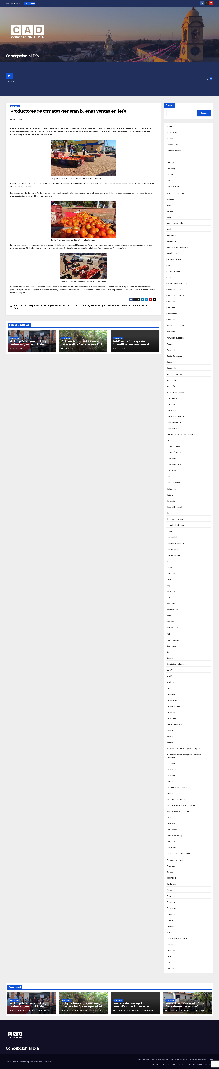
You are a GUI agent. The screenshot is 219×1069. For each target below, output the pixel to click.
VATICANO (171, 950)
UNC (168, 932)
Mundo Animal (172, 640)
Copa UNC (171, 320)
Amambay (170, 169)
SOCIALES (171, 878)
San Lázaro (171, 842)
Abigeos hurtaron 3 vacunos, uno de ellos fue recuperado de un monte (82, 344)
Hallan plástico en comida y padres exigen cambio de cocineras (28, 344)
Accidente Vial (172, 144)
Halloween (171, 489)
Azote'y (169, 205)
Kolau (168, 579)
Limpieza (170, 585)
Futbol (169, 477)
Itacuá (169, 567)
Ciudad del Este (173, 271)
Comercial (170, 307)
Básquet (169, 211)
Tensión (169, 920)
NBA (168, 652)
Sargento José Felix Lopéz (178, 854)
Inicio (11, 82)
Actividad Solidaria (174, 150)
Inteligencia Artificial (175, 543)
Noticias (169, 658)
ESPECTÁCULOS (173, 452)
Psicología (170, 763)
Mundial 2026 (172, 628)
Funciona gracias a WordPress (17, 1062)
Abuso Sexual (172, 132)
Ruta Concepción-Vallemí (177, 811)
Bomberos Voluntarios (176, 223)
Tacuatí (169, 890)
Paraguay (170, 694)
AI (167, 156)
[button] (207, 79)
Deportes (170, 344)
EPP (168, 440)
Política (169, 742)
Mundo (169, 634)
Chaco (169, 265)
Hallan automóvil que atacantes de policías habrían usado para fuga (46, 306)
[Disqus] (83, 388)
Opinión (169, 676)
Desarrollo (171, 350)
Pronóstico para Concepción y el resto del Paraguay (185, 756)
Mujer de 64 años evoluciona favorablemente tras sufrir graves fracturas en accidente (185, 1006)
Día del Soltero (173, 386)
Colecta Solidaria (173, 289)
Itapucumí (170, 573)
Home (139, 1059)
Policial (169, 736)
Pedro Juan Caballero (176, 724)
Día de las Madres (174, 374)
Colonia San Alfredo (175, 295)
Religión (169, 793)
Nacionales (171, 646)
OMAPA (169, 670)
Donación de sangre (175, 392)
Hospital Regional (174, 507)
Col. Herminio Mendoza (176, 283)
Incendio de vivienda (175, 525)
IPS (168, 561)
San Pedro (171, 848)
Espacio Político (173, 446)
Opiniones (170, 682)
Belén (168, 217)
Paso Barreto (172, 700)
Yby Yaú (170, 968)
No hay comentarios (41, 1010)
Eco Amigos (171, 398)
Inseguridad (171, 537)
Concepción (15, 106)
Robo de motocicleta (175, 799)
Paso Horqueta (173, 706)
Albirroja (170, 163)
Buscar (169, 105)
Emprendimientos (174, 422)
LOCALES (170, 591)
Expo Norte (171, 459)
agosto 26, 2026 (19, 1010)
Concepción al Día (22, 55)
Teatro (169, 896)
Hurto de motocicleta (175, 519)
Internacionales (173, 555)
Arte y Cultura (172, 187)
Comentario (171, 301)
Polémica (170, 730)
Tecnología (171, 908)
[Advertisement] (112, 79)
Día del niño (171, 380)
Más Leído (171, 603)
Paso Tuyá (171, 718)
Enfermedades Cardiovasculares (180, 434)
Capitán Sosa (172, 253)
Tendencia (171, 914)
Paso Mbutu (171, 712)
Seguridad (170, 866)
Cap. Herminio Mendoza (177, 247)
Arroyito (170, 175)
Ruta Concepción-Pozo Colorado (181, 805)
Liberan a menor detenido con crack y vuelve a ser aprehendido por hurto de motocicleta (181, 1064)
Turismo (170, 926)
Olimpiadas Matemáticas (177, 664)
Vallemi (169, 944)
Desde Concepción (174, 356)
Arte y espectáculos (175, 193)
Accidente (170, 138)
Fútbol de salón (173, 483)
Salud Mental (172, 823)
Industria (170, 531)
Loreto (169, 597)
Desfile (169, 362)
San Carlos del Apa (175, 836)
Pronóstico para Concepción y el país (183, 748)
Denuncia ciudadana (175, 338)
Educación (171, 410)
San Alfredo (171, 830)
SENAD (169, 872)
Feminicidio (171, 471)
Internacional (172, 549)
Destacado (171, 368)
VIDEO (169, 956)
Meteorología (172, 610)
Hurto (169, 513)
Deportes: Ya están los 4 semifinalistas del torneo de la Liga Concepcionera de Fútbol (182, 1059)
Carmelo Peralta (173, 259)
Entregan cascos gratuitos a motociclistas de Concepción (113, 305)
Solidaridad (171, 884)
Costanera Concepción (176, 326)
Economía (170, 404)
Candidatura (171, 235)
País (168, 688)
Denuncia (170, 332)
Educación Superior (175, 416)
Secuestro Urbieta (174, 860)
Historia (169, 495)
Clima (168, 277)
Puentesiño (171, 781)
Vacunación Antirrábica (176, 938)
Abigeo (169, 126)
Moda (168, 616)
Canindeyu (171, 241)
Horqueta (170, 501)
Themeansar (47, 1062)
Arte (168, 181)
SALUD (169, 817)
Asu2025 (170, 199)
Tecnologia (171, 902)
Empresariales (172, 428)
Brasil (168, 229)
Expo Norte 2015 (173, 465)
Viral (168, 962)
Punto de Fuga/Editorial (176, 787)
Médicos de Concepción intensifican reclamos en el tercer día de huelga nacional (132, 344)
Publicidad (170, 775)
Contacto (146, 1059)
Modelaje (170, 622)
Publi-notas (171, 769)
